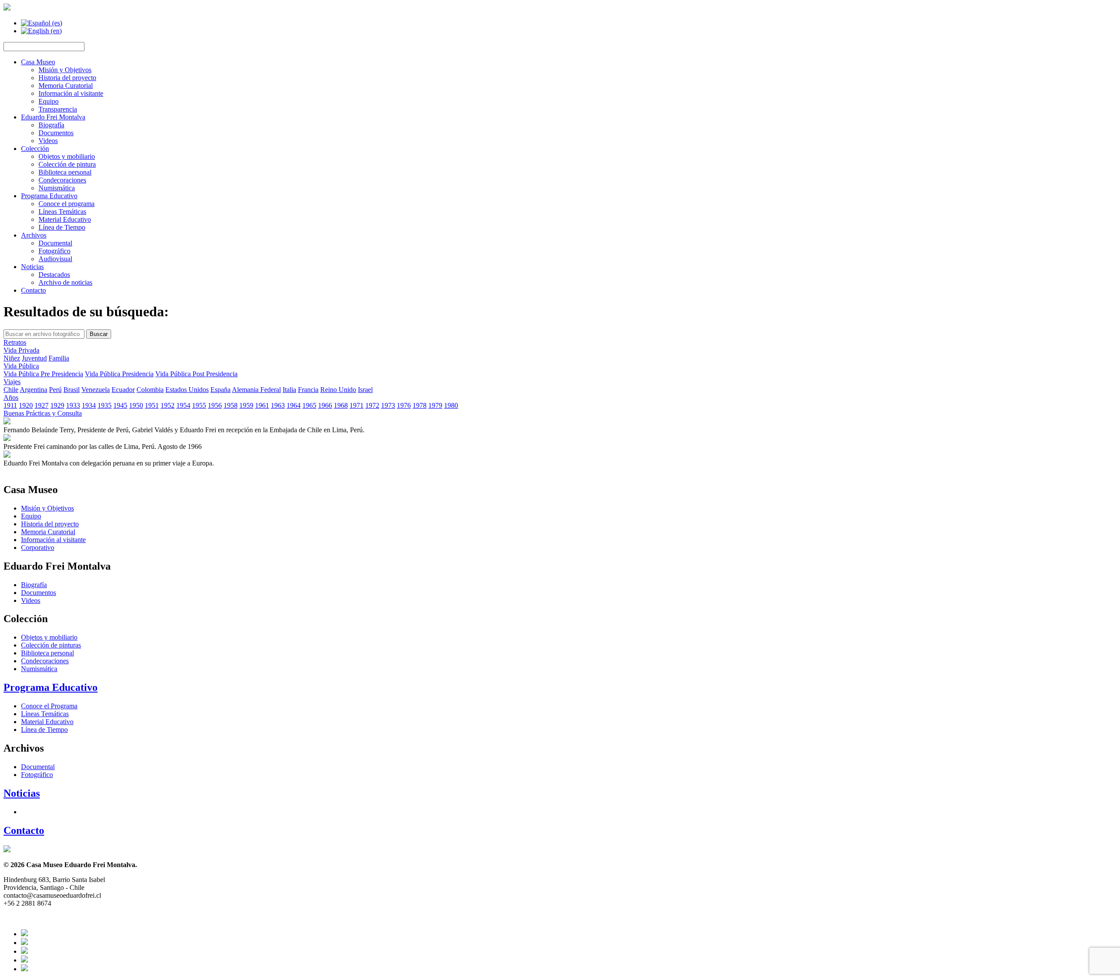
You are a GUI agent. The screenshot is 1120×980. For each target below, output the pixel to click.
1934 (89, 405)
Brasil (71, 389)
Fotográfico (54, 251)
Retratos (15, 342)
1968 (341, 405)
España (220, 389)
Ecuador (123, 389)
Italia (289, 389)
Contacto (33, 290)
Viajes (12, 381)
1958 (231, 405)
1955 (199, 405)
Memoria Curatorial (65, 85)
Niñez (12, 358)
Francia (308, 389)
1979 (435, 405)
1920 (26, 405)
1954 (183, 405)
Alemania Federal (256, 389)
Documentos (56, 132)
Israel (365, 389)
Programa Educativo (49, 196)
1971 (357, 405)
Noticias (32, 266)
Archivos (33, 235)
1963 (278, 405)
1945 (120, 405)
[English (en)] (41, 31)
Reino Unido (338, 389)
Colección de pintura (67, 164)
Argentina (33, 389)
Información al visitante (70, 93)
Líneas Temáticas (62, 211)
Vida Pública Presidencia (119, 374)
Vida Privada (21, 350)
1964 (294, 405)
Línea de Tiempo (61, 227)
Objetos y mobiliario (66, 156)
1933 (73, 405)
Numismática (56, 188)
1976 (404, 405)
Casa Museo (38, 62)
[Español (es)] (41, 23)
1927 (42, 405)
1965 (309, 405)
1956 (215, 405)
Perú (55, 389)
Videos (48, 140)
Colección (35, 148)
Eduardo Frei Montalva (53, 117)
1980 (451, 405)
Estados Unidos (187, 389)
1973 (388, 405)
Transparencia (57, 109)
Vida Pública (21, 366)
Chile (11, 389)
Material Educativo (64, 219)
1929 (57, 405)
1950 (136, 405)
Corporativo (37, 547)
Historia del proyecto (67, 77)
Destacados (54, 274)
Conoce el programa (66, 203)
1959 (246, 405)
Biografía (51, 125)
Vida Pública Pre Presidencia (43, 374)
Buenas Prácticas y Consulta (43, 413)
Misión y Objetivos (64, 70)
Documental (55, 243)
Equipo (48, 101)
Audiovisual (55, 258)
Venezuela (95, 389)
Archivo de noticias (65, 282)
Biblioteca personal (64, 172)
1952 (168, 405)
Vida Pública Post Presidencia (196, 374)
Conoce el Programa (49, 706)
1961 (262, 405)
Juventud (34, 358)
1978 (420, 405)
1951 (152, 405)
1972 (372, 405)
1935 (105, 405)
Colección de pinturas (51, 645)
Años (11, 397)
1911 (10, 405)
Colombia (150, 389)
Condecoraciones (62, 180)
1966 (325, 405)
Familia (59, 358)
